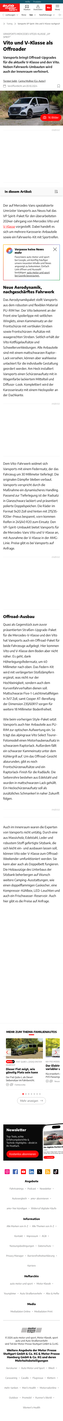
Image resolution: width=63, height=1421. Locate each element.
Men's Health (29, 1387)
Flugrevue (38, 1377)
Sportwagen (10, 15)
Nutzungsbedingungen (22, 1245)
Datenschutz (44, 1245)
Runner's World (43, 1397)
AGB (44, 1235)
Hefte (27, 1)
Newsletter (45, 1188)
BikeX (51, 1367)
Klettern (51, 1377)
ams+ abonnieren (40, 1198)
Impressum (32, 1235)
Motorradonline (48, 1387)
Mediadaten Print (43, 1311)
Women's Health (31, 1407)
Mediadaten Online (20, 1311)
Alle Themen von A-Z (43, 1226)
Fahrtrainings (17, 1188)
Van (31, 15)
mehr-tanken (11, 1387)
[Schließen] (55, 249)
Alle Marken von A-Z (17, 1226)
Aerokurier (11, 1367)
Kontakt (18, 1235)
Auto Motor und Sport (33, 1367)
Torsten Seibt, (10, 80)
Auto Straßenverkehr (31, 1293)
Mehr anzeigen (29, 1100)
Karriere (31, 1265)
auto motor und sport (21, 1283)
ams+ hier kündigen (17, 1208)
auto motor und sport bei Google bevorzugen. (32, 274)
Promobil (26, 1397)
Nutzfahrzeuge (45, 15)
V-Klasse (9, 226)
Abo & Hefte (52, 1293)
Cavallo (25, 1377)
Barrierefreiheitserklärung (41, 1255)
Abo (49, 7)
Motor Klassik (44, 1283)
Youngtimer (10, 1293)
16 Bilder (53, 117)
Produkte (37, 1)
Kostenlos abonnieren (22, 1154)
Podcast (31, 1188)
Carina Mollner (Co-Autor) (32, 80)
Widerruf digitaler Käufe (43, 1208)
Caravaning (11, 1377)
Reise (24, 15)
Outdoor (13, 1397)
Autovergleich (19, 1198)
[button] (31, 108)
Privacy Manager (15, 1255)
